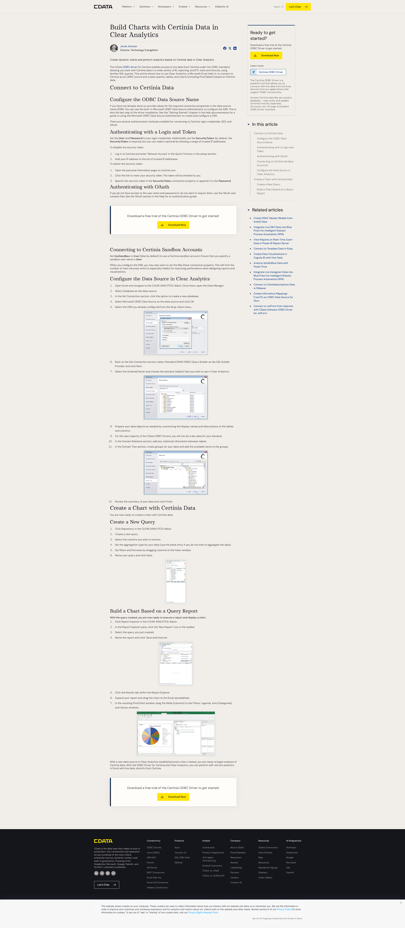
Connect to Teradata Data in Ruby (273, 248)
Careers (234, 877)
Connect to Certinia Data (268, 133)
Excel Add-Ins (154, 877)
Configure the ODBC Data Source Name (271, 140)
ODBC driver (130, 67)
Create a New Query (268, 184)
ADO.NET (151, 857)
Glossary (262, 872)
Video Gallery (265, 877)
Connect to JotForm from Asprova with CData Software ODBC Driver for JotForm (273, 309)
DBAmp (179, 862)
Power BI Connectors (157, 882)
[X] (102, 873)
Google (289, 857)
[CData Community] (113, 873)
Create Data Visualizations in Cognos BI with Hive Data (270, 255)
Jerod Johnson (128, 46)
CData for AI (221, 6)
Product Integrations (213, 852)
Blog (260, 857)
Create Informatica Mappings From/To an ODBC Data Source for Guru (273, 297)
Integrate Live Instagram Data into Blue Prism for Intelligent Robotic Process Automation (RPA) (273, 275)
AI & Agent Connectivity (209, 859)
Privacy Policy (284, 909)
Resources (263, 862)
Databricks (292, 852)
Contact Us (236, 882)
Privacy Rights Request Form (203, 912)
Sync (177, 847)
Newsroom (235, 857)
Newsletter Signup (267, 867)
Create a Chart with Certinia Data (273, 179)
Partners (234, 872)
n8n (288, 867)
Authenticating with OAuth (272, 156)
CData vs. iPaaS (210, 870)
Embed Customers (212, 865)
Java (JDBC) (153, 852)
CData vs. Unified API (213, 875)
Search (277, 7)
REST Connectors (156, 872)
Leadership (236, 867)
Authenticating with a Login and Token (275, 149)
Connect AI (180, 852)
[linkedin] (96, 873)
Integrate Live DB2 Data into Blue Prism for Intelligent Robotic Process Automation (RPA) (273, 230)
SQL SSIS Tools (182, 857)
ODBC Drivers (154, 847)
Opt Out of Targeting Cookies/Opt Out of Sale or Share (277, 918)
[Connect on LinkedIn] (235, 48)
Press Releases (238, 852)
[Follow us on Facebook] (224, 48)
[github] (108, 873)
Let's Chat (295, 6)
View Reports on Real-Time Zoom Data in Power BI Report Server (273, 241)
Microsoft (291, 862)
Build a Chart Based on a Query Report (275, 191)
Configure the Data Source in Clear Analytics (273, 172)
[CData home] (105, 7)
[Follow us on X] (229, 48)
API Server (152, 867)
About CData (237, 847)
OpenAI (290, 872)
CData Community (268, 847)
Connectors (208, 847)
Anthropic (291, 847)
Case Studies (265, 852)
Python (150, 862)
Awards (234, 862)
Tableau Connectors (157, 887)
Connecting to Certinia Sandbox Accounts (275, 163)
